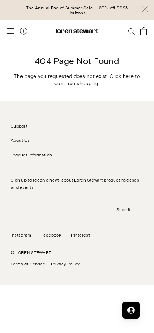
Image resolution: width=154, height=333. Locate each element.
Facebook (51, 234)
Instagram (21, 234)
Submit (123, 209)
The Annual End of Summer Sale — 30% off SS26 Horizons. (77, 10)
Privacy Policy (65, 263)
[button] (145, 10)
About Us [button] (20, 140)
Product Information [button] (31, 154)
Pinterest (80, 234)
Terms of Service (28, 263)
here (128, 76)
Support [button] (19, 125)
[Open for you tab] (131, 310)
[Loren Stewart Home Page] (77, 31)
